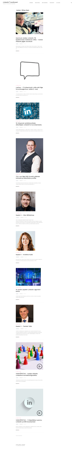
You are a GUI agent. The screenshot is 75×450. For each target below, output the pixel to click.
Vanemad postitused (19, 435)
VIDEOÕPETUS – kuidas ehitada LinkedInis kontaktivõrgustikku (27, 374)
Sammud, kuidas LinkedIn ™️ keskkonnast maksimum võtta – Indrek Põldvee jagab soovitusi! (29, 39)
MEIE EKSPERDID (44, 2)
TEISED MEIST (52, 2)
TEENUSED (31, 2)
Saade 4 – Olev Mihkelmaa (25, 215)
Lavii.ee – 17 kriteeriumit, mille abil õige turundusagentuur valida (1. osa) (29, 88)
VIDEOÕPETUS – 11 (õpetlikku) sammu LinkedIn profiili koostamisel (29, 421)
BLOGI (17, 91)
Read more (18, 97)
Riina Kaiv (21, 91)
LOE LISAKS (58, 2)
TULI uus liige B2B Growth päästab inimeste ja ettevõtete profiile (28, 177)
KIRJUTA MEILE (37, 2)
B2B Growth (19, 445)
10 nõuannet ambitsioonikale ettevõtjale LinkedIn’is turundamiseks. (29, 124)
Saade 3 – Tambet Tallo (24, 326)
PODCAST (17, 217)
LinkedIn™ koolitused (10, 2)
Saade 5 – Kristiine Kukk (24, 254)
